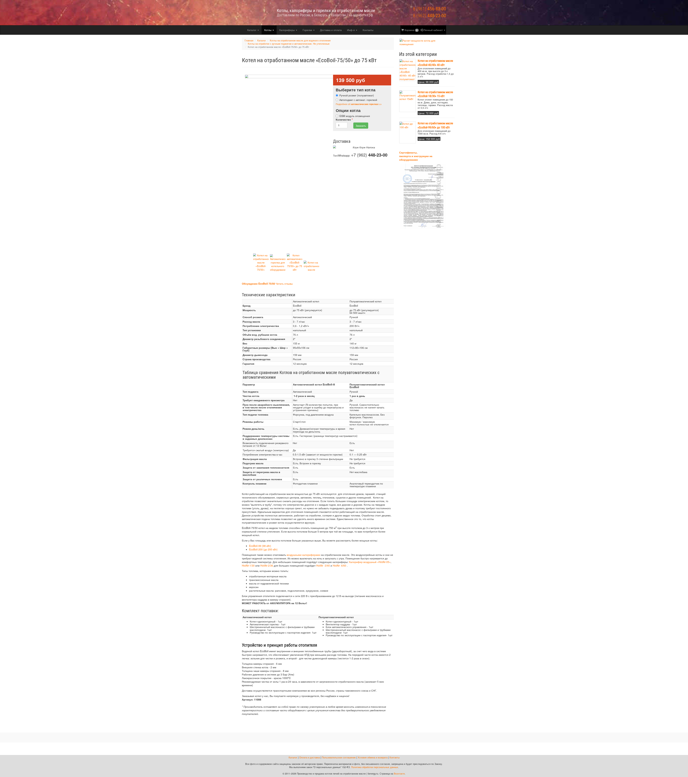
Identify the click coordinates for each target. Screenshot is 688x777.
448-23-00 (429, 15)
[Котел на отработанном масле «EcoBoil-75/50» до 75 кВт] (312, 163)
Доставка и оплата (331, 30)
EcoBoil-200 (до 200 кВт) (263, 549)
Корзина (410, 30)
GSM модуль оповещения (354, 116)
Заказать (361, 125)
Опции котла (348, 110)
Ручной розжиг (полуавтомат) (356, 95)
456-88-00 (429, 8)
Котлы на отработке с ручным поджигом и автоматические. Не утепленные (288, 43)
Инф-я (351, 30)
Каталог (252, 30)
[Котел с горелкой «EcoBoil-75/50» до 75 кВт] (311, 268)
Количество (344, 119)
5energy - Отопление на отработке (255, 12)
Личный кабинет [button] (433, 30)
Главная (249, 40)
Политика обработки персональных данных (374, 767)
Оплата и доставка (309, 757)
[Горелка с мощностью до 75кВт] (278, 263)
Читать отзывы (284, 283)
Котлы (268, 30)
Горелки (308, 30)
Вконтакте (399, 773)
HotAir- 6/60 (339, 565)
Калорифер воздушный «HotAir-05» (370, 562)
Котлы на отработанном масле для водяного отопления (300, 40)
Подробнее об (359, 103)
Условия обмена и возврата (373, 757)
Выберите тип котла (355, 90)
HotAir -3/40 (323, 565)
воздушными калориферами (303, 555)
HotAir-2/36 (266, 565)
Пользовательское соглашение (339, 757)
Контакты (368, 30)
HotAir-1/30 (248, 565)
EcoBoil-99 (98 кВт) (260, 546)
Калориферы (287, 30)
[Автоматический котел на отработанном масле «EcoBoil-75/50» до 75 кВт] (294, 262)
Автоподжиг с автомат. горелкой (358, 100)
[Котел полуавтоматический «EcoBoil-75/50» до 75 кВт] (261, 262)
